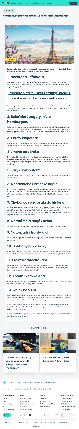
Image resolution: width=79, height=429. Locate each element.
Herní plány (18, 389)
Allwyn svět (12, 382)
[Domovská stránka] (4, 382)
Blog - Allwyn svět (25, 398)
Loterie (13, 3)
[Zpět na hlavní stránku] (7, 3)
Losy (19, 3)
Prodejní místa (65, 409)
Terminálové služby (46, 401)
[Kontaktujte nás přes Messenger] (20, 415)
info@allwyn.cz (52, 422)
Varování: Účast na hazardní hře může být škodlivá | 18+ (39, 389)
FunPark (25, 3)
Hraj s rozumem (7, 389)
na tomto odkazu (23, 316)
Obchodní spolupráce (26, 409)
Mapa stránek (36, 426)
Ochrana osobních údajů (68, 407)
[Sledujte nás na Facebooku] (15, 415)
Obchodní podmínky (67, 404)
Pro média (23, 407)
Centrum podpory (66, 398)
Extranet (44, 426)
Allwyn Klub (43, 398)
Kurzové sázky (35, 3)
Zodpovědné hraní (66, 401)
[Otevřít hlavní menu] (2, 3)
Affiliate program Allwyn (47, 404)
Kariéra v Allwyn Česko (27, 404)
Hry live (49, 3)
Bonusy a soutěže (8, 409)
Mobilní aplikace (45, 407)
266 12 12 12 (43, 422)
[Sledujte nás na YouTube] (30, 415)
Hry (43, 3)
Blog (19, 382)
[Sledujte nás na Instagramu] (25, 415)
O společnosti (24, 401)
